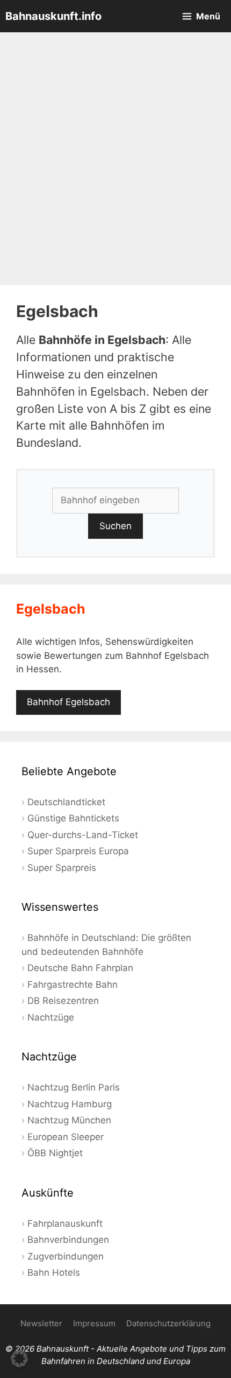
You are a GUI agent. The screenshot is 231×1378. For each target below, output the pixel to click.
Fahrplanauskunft (65, 1223)
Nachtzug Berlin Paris (73, 1087)
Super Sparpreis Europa (78, 851)
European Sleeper (65, 1136)
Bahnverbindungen (68, 1239)
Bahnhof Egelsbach (68, 702)
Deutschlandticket (66, 802)
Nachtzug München (69, 1120)
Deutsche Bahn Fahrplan (80, 967)
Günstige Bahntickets (73, 818)
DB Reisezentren (63, 1000)
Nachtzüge (50, 1017)
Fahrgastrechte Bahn (72, 984)
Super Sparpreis (61, 867)
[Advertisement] (115, 159)
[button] (19, 1358)
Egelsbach (50, 609)
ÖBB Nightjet (55, 1153)
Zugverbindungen (65, 1256)
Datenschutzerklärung (168, 1323)
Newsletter (41, 1323)
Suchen (115, 526)
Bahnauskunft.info (53, 16)
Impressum (94, 1323)
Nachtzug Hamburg (69, 1104)
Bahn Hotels (53, 1272)
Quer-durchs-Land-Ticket (82, 834)
